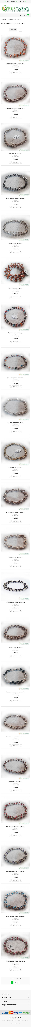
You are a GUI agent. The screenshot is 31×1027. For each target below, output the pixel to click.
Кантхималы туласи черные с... (15, 198)
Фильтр (13, 29)
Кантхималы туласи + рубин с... (15, 961)
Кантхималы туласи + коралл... (15, 826)
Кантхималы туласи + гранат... (15, 871)
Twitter (13, 1018)
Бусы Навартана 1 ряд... (15, 333)
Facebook (10, 1018)
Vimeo (18, 1018)
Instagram (21, 1018)
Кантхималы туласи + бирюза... (15, 916)
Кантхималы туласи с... (15, 153)
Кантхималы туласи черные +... (15, 692)
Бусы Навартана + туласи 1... (15, 378)
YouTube (15, 1018)
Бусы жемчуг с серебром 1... (15, 422)
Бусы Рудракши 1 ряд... (15, 288)
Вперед (18, 982)
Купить (16, 72)
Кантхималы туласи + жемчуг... (15, 512)
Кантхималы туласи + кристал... (15, 64)
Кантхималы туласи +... (15, 781)
